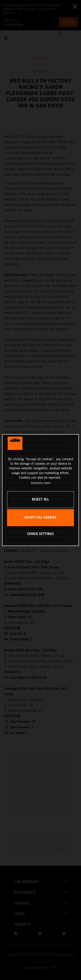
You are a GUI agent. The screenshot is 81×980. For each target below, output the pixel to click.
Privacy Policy (37, 483)
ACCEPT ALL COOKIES (40, 517)
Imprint (47, 483)
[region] (40, 490)
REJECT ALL (40, 499)
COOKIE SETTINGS (40, 534)
